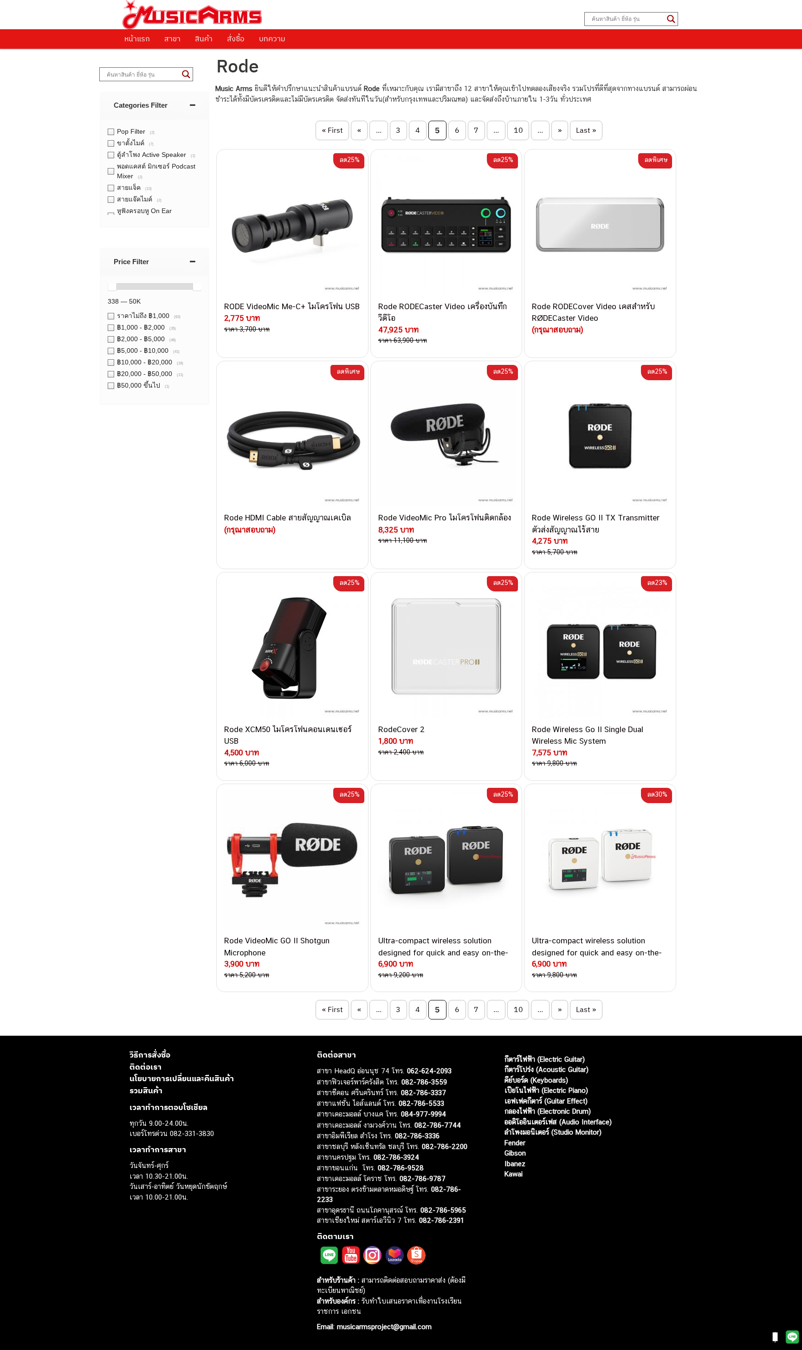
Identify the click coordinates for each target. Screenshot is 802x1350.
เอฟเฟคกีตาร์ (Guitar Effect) (546, 1101)
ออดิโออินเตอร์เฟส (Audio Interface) (558, 1122)
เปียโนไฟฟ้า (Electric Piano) (546, 1090)
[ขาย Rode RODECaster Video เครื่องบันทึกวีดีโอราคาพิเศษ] (446, 225)
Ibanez (514, 1164)
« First (332, 130)
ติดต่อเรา (145, 1067)
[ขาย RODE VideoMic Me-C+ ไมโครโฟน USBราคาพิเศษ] (292, 225)
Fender (514, 1143)
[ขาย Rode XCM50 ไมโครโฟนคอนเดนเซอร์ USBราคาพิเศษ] (292, 648)
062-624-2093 (429, 1071)
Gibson (515, 1153)
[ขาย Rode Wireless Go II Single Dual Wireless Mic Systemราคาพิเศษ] (600, 648)
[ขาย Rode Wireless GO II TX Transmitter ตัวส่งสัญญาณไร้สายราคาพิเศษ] (600, 437)
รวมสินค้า (145, 1090)
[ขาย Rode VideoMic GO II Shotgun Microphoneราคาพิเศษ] (292, 859)
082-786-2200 (444, 1146)
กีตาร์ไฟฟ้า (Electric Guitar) (544, 1059)
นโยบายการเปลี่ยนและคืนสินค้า (181, 1078)
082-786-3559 (424, 1082)
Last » (586, 130)
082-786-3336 (417, 1136)
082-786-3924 (396, 1157)
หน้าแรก (137, 38)
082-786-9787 (423, 1178)
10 (518, 130)
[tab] (154, 105)
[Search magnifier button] (671, 19)
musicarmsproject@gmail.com (383, 1327)
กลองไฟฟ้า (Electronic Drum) (547, 1111)
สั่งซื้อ (236, 38)
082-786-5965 (443, 1210)
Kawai (513, 1174)
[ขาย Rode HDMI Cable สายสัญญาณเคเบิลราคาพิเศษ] (292, 437)
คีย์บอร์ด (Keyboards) (536, 1080)
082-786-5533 (421, 1103)
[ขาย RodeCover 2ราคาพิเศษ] (446, 648)
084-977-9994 (423, 1114)
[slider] (111, 286)
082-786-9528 (401, 1168)
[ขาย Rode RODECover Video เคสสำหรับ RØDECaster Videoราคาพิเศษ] (600, 225)
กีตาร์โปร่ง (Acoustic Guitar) (546, 1069)
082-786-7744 (437, 1125)
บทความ (272, 38)
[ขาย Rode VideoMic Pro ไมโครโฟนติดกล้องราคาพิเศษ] (446, 437)
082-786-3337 (423, 1093)
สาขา (172, 38)
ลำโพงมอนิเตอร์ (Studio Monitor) (553, 1132)
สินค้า (204, 38)
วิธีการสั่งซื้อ (149, 1055)
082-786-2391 (441, 1220)
